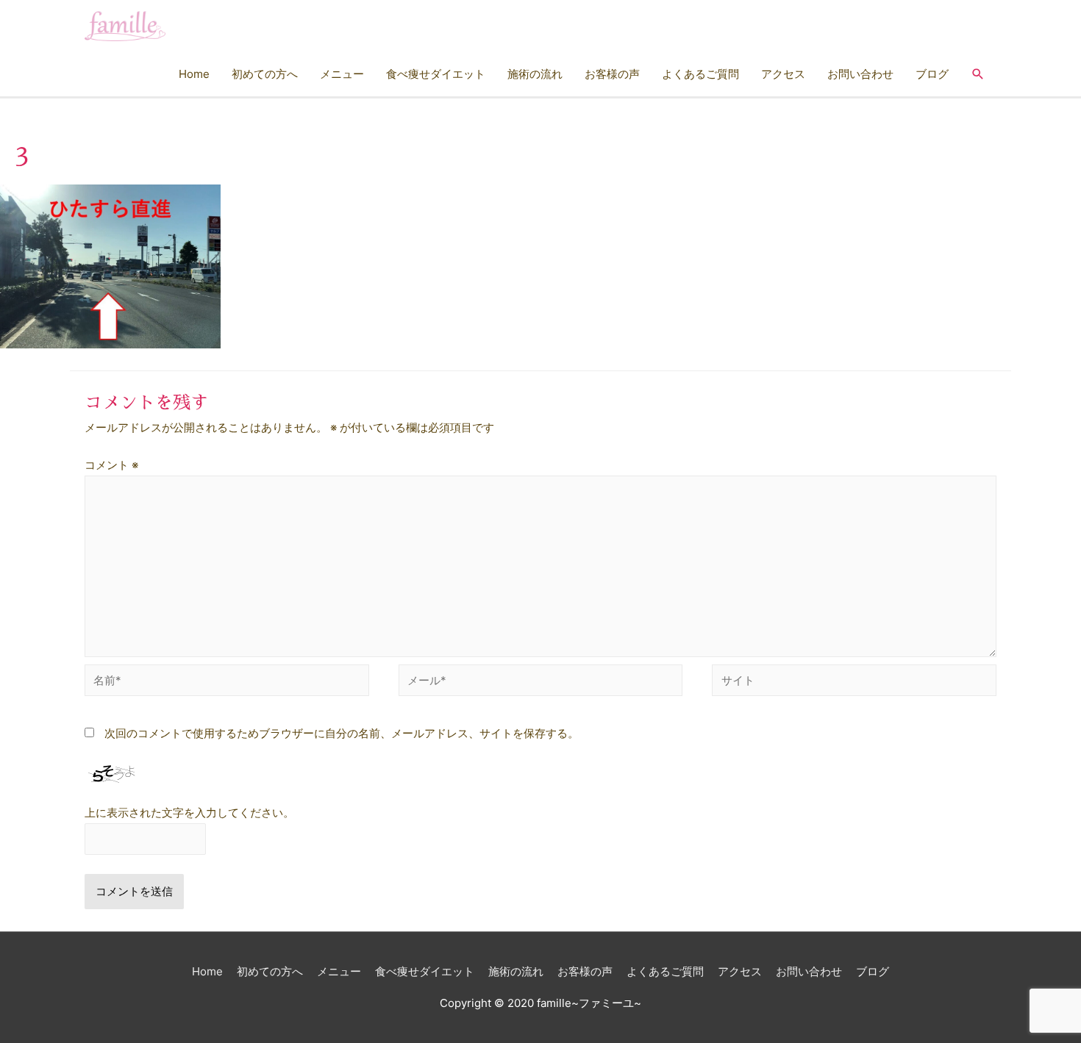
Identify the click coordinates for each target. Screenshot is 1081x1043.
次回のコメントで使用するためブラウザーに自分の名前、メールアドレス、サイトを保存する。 (341, 733)
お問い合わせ (860, 74)
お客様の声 (612, 74)
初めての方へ (265, 74)
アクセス (783, 74)
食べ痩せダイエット (435, 74)
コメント (111, 465)
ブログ (932, 74)
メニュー (342, 74)
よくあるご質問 (700, 74)
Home (194, 74)
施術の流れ (535, 74)
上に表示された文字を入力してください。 (189, 813)
